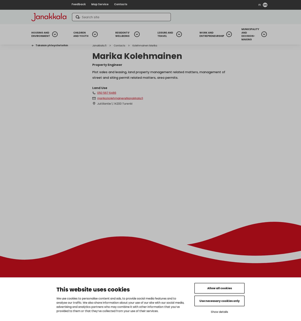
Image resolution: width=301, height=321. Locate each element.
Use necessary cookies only (219, 301)
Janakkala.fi (99, 45)
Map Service (100, 4)
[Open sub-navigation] (54, 34)
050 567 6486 (106, 93)
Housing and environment (40, 34)
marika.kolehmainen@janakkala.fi (120, 98)
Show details (219, 312)
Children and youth (80, 34)
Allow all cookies (219, 288)
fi (259, 5)
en (265, 5)
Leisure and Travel (165, 34)
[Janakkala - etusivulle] (48, 17)
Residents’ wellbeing (122, 34)
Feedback (79, 4)
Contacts (120, 4)
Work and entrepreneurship (211, 34)
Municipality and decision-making (250, 34)
